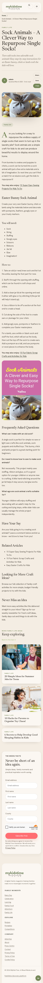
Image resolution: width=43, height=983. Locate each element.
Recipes (7, 922)
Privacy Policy (10, 848)
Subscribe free (21, 836)
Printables (8, 926)
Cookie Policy (10, 960)
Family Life (8, 912)
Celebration (9, 899)
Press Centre (9, 946)
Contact (8, 949)
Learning (8, 902)
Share (37, 75)
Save (37, 80)
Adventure (8, 909)
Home (4, 16)
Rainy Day (8, 895)
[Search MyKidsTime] (30, 6)
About (7, 942)
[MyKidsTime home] (21, 7)
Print (37, 86)
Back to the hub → (9, 640)
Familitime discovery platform (15, 976)
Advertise (8, 939)
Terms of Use (10, 956)
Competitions (10, 929)
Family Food (9, 906)
